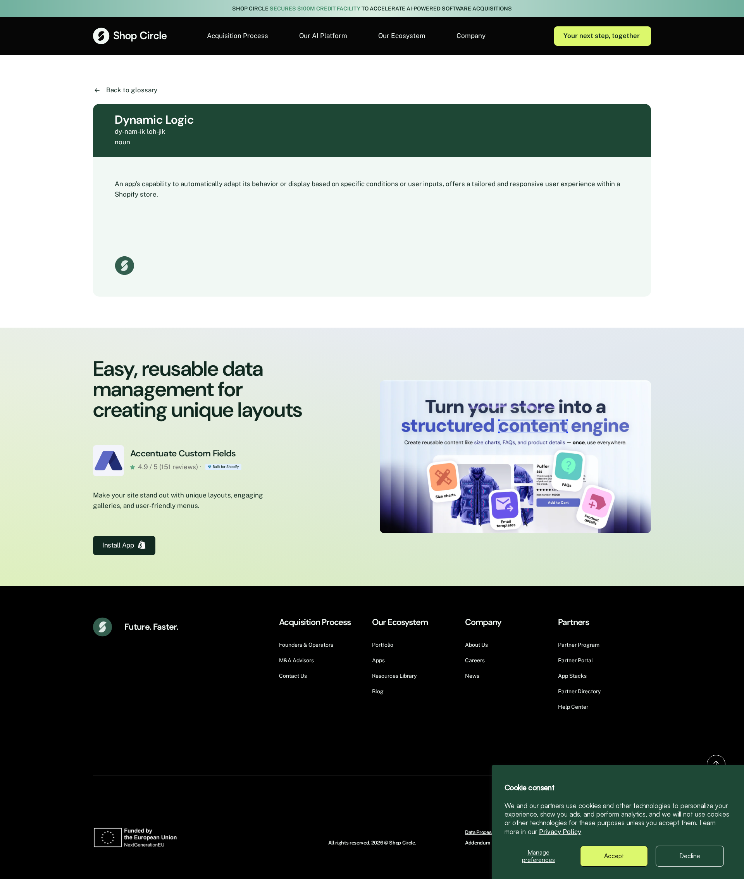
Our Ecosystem (401, 36)
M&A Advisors (296, 660)
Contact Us (293, 676)
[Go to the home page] (130, 36)
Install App (118, 545)
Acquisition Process (237, 36)
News (472, 676)
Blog (378, 691)
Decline (689, 856)
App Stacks (572, 676)
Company (471, 36)
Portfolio (382, 645)
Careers (475, 660)
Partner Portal (575, 660)
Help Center (573, 707)
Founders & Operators (306, 645)
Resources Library (394, 676)
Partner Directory (579, 691)
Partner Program (578, 645)
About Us (476, 645)
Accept (614, 856)
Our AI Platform (323, 36)
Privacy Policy (560, 832)
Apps (378, 660)
